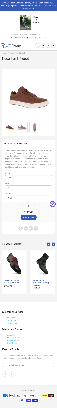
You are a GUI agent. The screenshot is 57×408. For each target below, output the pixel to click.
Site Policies (12, 317)
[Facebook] (11, 374)
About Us (11, 335)
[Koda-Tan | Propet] (28, 95)
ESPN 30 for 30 (13, 338)
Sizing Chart (23, 34)
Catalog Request (34, 34)
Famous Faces (13, 340)
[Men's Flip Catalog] (25, 22)
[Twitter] (5, 374)
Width (8, 193)
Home (4, 53)
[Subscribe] (52, 365)
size (7, 183)
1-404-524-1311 (19, 38)
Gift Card (14, 34)
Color (7, 173)
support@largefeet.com (37, 38)
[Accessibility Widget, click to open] (53, 204)
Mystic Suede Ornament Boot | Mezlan (40, 282)
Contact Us (12, 323)
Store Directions (14, 343)
